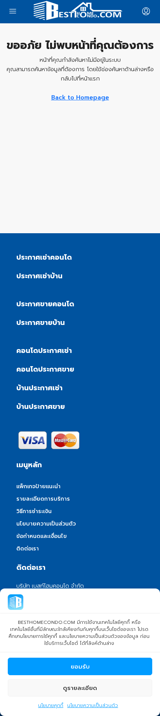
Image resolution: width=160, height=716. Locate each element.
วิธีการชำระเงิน (34, 511)
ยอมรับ (80, 666)
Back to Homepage (80, 97)
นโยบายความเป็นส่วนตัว (92, 705)
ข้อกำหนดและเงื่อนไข (41, 536)
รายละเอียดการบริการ (43, 499)
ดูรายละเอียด (80, 688)
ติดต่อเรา (27, 549)
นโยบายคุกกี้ (50, 705)
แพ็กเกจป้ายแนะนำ (38, 486)
